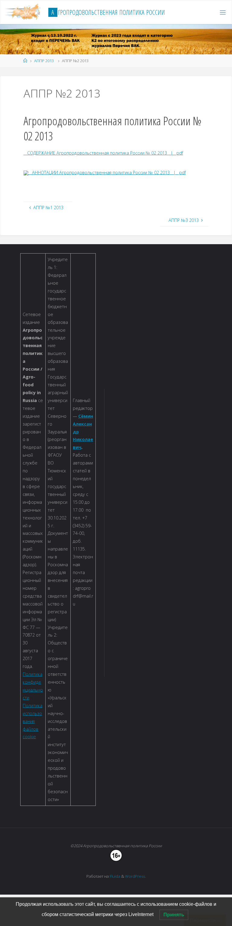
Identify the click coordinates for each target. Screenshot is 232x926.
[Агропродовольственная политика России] (24, 12)
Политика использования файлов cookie (32, 721)
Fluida (114, 876)
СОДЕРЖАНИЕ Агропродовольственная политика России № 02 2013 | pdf (103, 153)
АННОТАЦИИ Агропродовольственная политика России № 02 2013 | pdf (107, 172)
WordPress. (135, 876)
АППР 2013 (44, 60)
